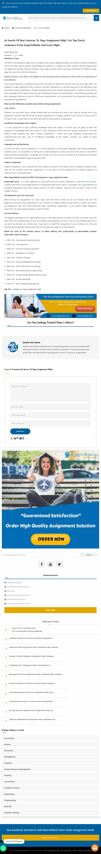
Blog (80, 850)
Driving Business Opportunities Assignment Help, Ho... (31, 710)
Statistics (8, 763)
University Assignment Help (18, 603)
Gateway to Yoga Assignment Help (27, 289)
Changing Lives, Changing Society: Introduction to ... (30, 665)
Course (15, 52)
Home (7, 28)
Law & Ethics (9, 781)
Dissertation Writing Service (18, 595)
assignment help (83, 181)
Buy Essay (11, 591)
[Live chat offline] (95, 848)
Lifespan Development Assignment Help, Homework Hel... (33, 719)
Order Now (50, 610)
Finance (7, 744)
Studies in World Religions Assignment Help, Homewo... (32, 656)
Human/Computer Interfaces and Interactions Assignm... (32, 683)
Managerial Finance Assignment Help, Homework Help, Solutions (35, 674)
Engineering (9, 794)
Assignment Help (14, 582)
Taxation (7, 775)
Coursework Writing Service (18, 586)
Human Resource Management (17, 769)
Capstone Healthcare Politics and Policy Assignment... (31, 638)
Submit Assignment (23, 28)
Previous (7, 55)
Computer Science (12, 788)
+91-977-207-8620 (43, 28)
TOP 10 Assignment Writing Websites (27, 631)
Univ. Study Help (65, 850)
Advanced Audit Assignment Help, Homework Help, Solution (33, 647)
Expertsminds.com (23, 850)
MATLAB (7, 806)
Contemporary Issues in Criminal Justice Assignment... (31, 701)
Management (9, 757)
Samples (75, 850)
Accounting (9, 738)
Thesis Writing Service (16, 599)
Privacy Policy (87, 850)
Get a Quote (91, 11)
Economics (8, 750)
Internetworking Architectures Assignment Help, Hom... (32, 692)
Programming (10, 800)
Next (21, 55)
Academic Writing (11, 812)
